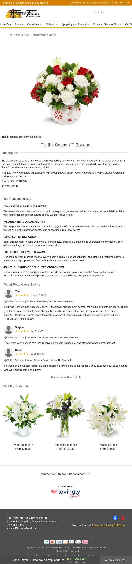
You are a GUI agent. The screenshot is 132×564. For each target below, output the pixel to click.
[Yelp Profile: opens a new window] (122, 518)
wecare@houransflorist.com (22, 528)
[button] (123, 549)
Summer (19, 24)
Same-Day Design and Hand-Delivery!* (26, 2)
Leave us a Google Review (108, 525)
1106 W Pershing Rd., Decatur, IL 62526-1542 (32, 521)
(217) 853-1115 (15, 525)
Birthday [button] (50, 24)
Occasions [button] (33, 24)
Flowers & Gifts (22, 34)
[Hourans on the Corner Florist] (22, 13)
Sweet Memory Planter (38, 360)
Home (9, 34)
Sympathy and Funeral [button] (74, 24)
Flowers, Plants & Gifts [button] (106, 24)
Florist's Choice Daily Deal (40, 301)
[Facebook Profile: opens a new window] (115, 518)
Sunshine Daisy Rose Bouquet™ (43, 337)
